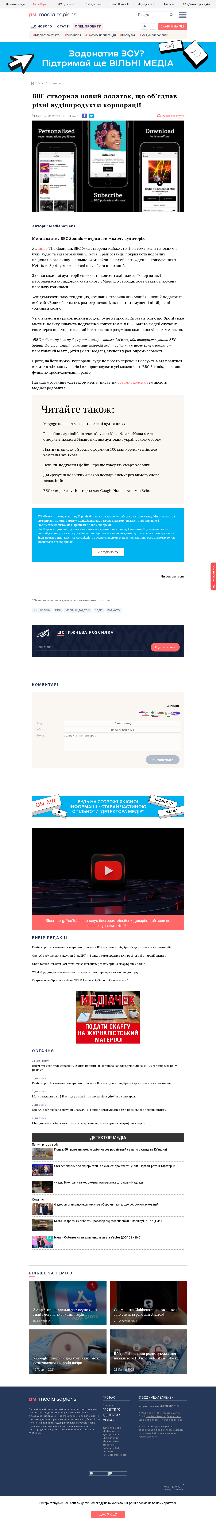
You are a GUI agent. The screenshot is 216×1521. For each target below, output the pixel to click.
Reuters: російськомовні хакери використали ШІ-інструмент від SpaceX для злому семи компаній (101, 947)
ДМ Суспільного (67, 4)
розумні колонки (132, 382)
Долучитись (108, 552)
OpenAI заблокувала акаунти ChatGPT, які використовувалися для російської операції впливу (99, 955)
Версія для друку (173, 116)
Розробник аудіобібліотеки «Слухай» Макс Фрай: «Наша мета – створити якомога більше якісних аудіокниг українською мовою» (102, 436)
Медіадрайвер (146, 4)
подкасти (113, 610)
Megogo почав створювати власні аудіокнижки (85, 423)
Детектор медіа (15, 4)
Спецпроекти (88, 26)
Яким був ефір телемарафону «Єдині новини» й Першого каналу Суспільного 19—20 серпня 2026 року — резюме (106, 1068)
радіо (99, 610)
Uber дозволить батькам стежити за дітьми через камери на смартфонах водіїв (88, 964)
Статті (63, 26)
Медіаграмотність (48, 35)
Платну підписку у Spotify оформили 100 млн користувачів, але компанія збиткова (100, 452)
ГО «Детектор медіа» (196, 4)
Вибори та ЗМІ (111, 1448)
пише (43, 248)
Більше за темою (51, 1273)
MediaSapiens (41, 4)
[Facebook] (84, 116)
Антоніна (169, 4)
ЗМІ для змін (93, 4)
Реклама (108, 1405)
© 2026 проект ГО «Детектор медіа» (159, 1413)
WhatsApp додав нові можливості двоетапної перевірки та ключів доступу (85, 972)
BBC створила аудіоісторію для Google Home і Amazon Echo (96, 490)
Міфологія (74, 35)
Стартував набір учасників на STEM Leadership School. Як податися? (80, 980)
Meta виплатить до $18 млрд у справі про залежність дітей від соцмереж (84, 1096)
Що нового (41, 26)
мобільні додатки (78, 610)
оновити (173, 706)
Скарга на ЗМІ (173, 26)
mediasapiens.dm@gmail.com (163, 1416)
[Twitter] (91, 116)
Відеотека (109, 1444)
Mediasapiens (111, 1431)
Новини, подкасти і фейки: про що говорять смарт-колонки (96, 464)
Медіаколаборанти (155, 35)
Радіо (41, 83)
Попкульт (128, 35)
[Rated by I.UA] (98, 1474)
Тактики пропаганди (101, 35)
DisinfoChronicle (119, 4)
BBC (58, 610)
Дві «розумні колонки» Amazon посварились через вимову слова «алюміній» (101, 477)
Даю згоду (108, 1514)
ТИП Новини (42, 610)
